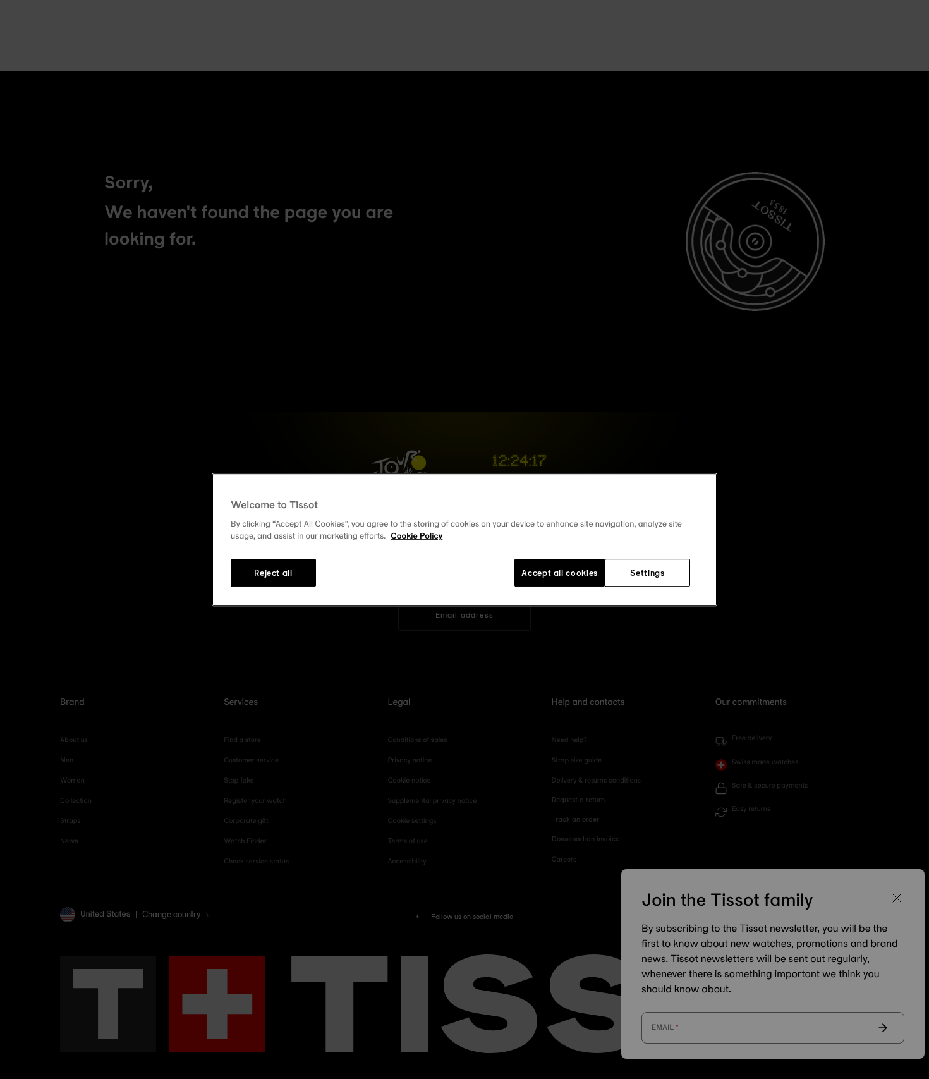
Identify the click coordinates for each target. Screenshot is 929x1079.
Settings (647, 573)
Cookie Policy (416, 537)
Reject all (273, 573)
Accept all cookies (559, 573)
